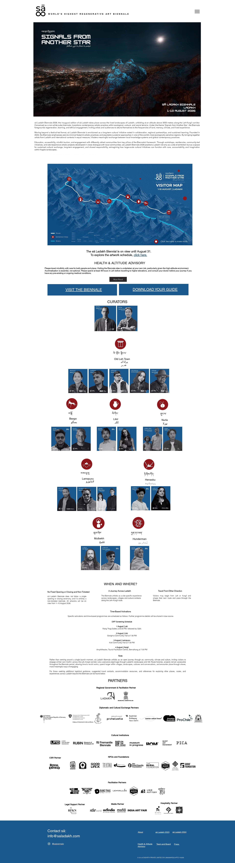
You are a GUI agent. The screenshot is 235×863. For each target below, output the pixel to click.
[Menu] (197, 11)
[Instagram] (49, 843)
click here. (140, 255)
